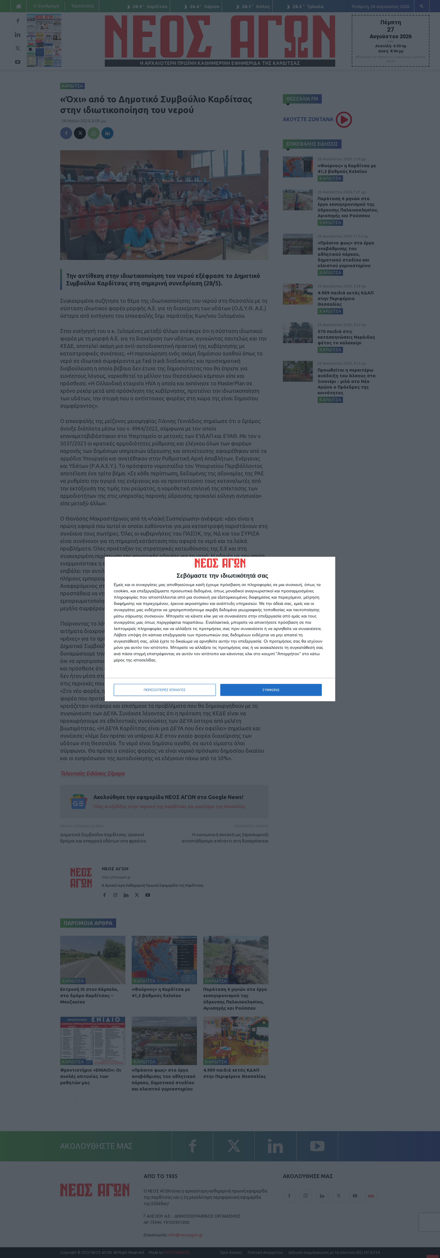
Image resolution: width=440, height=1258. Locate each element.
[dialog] (220, 629)
